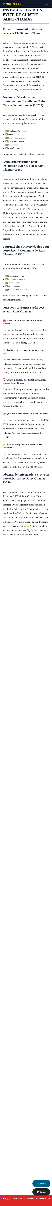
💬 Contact (41, 1192)
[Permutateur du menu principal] (46, 4)
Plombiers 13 (12, 4)
